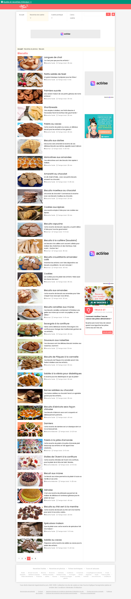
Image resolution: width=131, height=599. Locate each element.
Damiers (48, 423)
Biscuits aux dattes (54, 140)
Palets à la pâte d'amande (58, 440)
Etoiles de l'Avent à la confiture (60, 456)
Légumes (88, 574)
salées (47, 576)
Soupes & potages (66, 576)
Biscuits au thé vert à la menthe (61, 506)
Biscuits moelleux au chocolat (60, 190)
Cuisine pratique (57, 15)
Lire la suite (107, 332)
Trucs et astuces (92, 568)
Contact (40, 591)
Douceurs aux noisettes (56, 340)
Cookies (48, 273)
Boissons (52, 573)
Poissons (39, 576)
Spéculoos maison (54, 523)
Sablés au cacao (53, 539)
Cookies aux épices (54, 207)
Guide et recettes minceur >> (17, 1)
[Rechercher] (108, 14)
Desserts (22, 574)
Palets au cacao (52, 123)
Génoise (48, 489)
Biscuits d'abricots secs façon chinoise (59, 408)
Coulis (107, 573)
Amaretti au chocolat (55, 173)
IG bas (81, 574)
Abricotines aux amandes (57, 157)
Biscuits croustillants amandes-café (61, 258)
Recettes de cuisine (37, 15)
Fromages (72, 574)
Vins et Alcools (96, 576)
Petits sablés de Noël (55, 74)
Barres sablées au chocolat (58, 390)
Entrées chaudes (48, 574)
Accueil (21, 15)
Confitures (70, 573)
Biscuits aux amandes (55, 290)
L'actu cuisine (72, 16)
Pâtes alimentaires (27, 576)
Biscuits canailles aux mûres (59, 306)
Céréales (61, 573)
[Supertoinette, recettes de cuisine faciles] (23, 6)
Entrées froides (61, 574)
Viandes (86, 576)
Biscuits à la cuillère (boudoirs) (60, 240)
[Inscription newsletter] (99, 295)
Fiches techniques (75, 568)
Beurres (43, 573)
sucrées (77, 576)
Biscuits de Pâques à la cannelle (61, 356)
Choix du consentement (87, 593)
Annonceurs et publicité (27, 591)
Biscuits (41, 49)
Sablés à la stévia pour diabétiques (63, 373)
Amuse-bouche (33, 573)
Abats (23, 573)
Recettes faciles (39, 568)
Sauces (54, 576)
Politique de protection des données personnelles (61, 593)
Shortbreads (50, 107)
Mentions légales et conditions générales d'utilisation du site (65, 591)
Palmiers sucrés (52, 90)
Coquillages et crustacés (94, 573)
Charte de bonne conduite (95, 591)
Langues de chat (53, 57)
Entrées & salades (34, 574)
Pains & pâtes (106, 574)
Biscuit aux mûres (53, 473)
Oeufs (97, 574)
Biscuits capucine (53, 223)
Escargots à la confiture (56, 323)
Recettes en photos (31, 49)
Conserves (79, 573)
